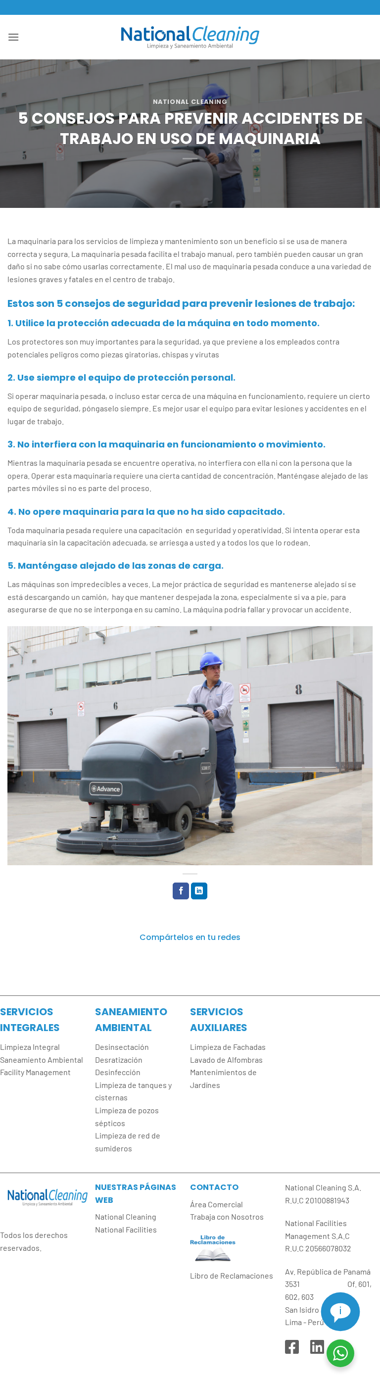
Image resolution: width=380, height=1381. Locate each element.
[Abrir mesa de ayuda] (340, 1312)
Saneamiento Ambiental (41, 1059)
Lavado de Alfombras (226, 1059)
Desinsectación (122, 1046)
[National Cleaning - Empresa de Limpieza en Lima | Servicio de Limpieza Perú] (190, 37)
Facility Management (35, 1072)
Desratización (118, 1059)
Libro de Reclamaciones (231, 1275)
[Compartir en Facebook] (181, 891)
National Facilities (126, 1229)
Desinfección (118, 1072)
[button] (13, 37)
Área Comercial (216, 1204)
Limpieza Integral (30, 1046)
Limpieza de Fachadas (228, 1046)
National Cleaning (190, 101)
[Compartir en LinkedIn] (199, 891)
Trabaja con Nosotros (227, 1216)
